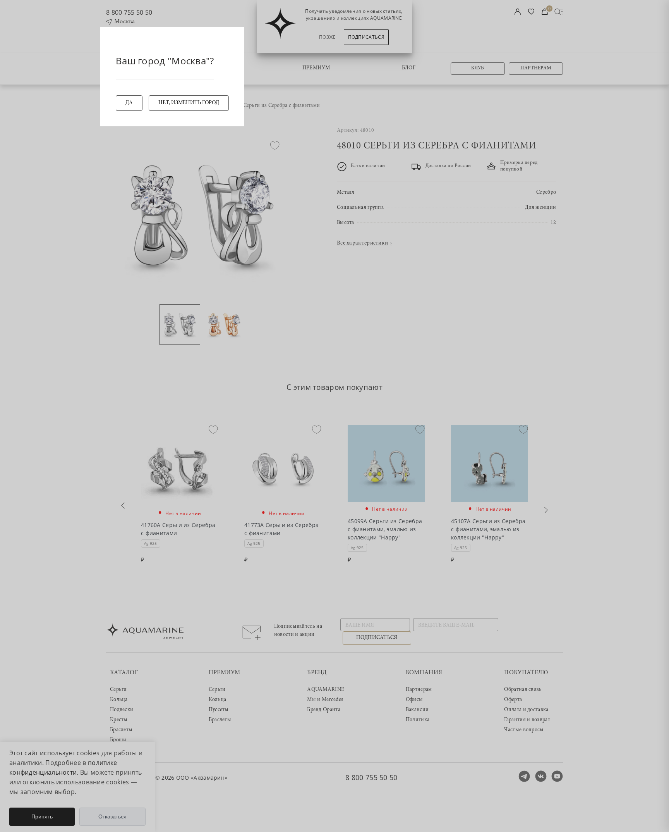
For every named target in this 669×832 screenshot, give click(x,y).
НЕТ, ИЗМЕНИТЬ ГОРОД (188, 103)
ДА (129, 103)
